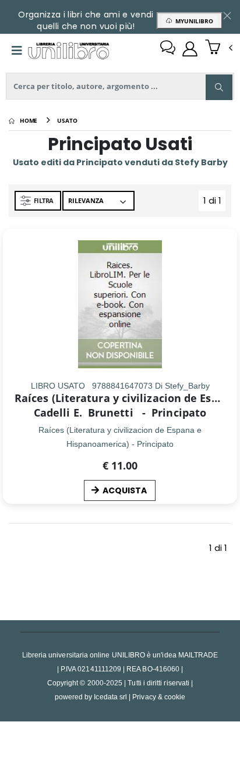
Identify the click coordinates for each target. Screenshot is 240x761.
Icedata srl (110, 697)
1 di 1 (214, 202)
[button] (218, 48)
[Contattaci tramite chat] (167, 49)
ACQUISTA (125, 490)
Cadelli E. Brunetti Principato (120, 412)
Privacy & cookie (158, 697)
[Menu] (17, 50)
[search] (219, 87)
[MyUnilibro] (189, 49)
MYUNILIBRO (192, 21)
